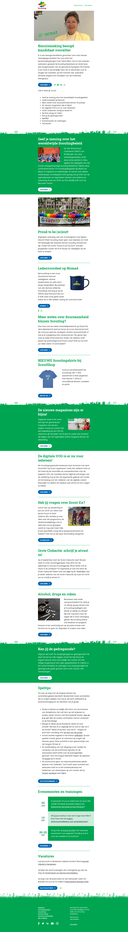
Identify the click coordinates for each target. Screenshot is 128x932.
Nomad (43, 306)
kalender (44, 846)
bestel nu (44, 396)
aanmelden (45, 540)
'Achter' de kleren (49, 773)
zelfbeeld (78, 735)
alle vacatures (46, 888)
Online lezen (78, 5)
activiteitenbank (47, 781)
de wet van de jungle (73, 732)
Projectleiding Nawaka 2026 (76, 882)
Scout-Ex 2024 (69, 830)
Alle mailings (42, 918)
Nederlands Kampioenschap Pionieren (67, 807)
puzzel (47, 759)
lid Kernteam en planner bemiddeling (61, 873)
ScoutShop (42, 912)
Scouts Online (43, 914)
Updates (41, 907)
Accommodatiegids (45, 916)
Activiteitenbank (44, 910)
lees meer (44, 85)
